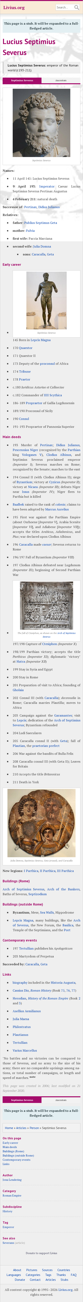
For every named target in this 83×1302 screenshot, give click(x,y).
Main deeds (10, 1147)
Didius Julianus (49, 207)
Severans (8, 1243)
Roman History (40, 990)
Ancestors (60, 80)
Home (9, 1128)
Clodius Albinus (58, 454)
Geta (50, 254)
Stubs (64, 1280)
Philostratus (22, 1027)
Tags (48, 1275)
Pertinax (30, 207)
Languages (13, 1275)
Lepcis (21, 720)
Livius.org (14, 7)
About (17, 1270)
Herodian (19, 998)
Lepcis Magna (41, 340)
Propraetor (34, 403)
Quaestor (25, 348)
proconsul (47, 363)
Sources (47, 1270)
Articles (21, 1128)
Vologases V (32, 454)
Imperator (47, 186)
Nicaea (33, 487)
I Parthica (31, 871)
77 (73, 990)
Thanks (61, 1275)
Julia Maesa (21, 1019)
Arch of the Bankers (63, 889)
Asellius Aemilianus (27, 1011)
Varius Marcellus (25, 1050)
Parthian (74, 450)
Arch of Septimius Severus (23, 889)
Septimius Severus (22, 80)
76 (68, 990)
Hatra (21, 661)
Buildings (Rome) (13, 1151)
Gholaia (18, 690)
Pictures (31, 1270)
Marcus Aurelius (57, 509)
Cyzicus (54, 482)
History (7, 1211)
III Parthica (65, 871)
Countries (63, 1270)
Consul (24, 418)
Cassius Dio (21, 990)
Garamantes (63, 715)
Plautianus (20, 1034)
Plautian (19, 745)
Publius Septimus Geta (40, 222)
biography (20, 982)
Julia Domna (42, 246)
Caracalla (38, 254)
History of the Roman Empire (48, 998)
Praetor (24, 379)
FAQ (74, 1275)
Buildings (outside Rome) (18, 1155)
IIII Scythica (53, 395)
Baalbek (18, 504)
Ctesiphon (49, 644)
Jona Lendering (12, 1180)
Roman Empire (12, 1195)
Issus (25, 491)
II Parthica (47, 871)
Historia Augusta (63, 982)
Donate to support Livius (41, 1253)
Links (6, 1164)
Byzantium (24, 482)
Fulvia (30, 230)
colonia (60, 504)
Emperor (8, 1227)
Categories (33, 1275)
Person (34, 1128)
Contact (35, 1280)
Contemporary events (16, 1160)
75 (63, 990)
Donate (20, 1280)
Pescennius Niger (25, 450)
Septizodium (37, 894)
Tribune (25, 371)
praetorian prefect (46, 745)
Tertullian (26, 948)
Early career (10, 1143)
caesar (46, 544)
